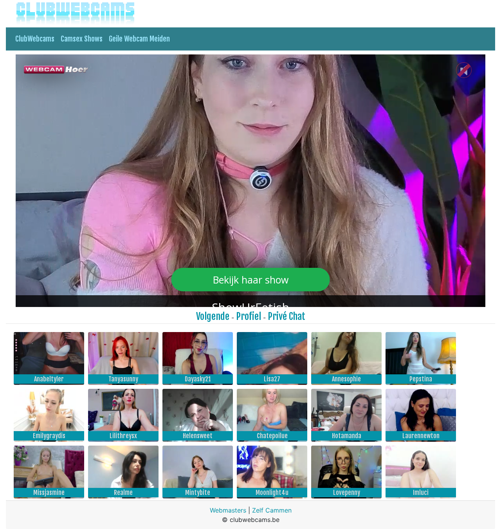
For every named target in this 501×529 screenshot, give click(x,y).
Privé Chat (286, 316)
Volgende (212, 316)
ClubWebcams (34, 38)
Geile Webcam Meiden (139, 38)
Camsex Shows (82, 38)
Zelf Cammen (272, 510)
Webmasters (228, 510)
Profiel (248, 316)
